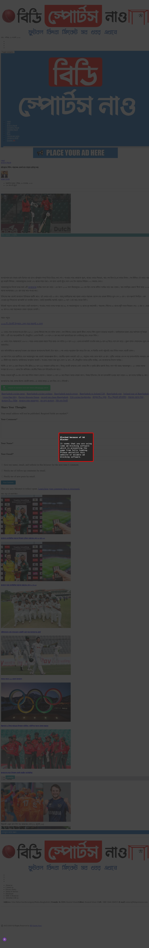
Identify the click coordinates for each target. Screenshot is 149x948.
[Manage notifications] (4, 939)
